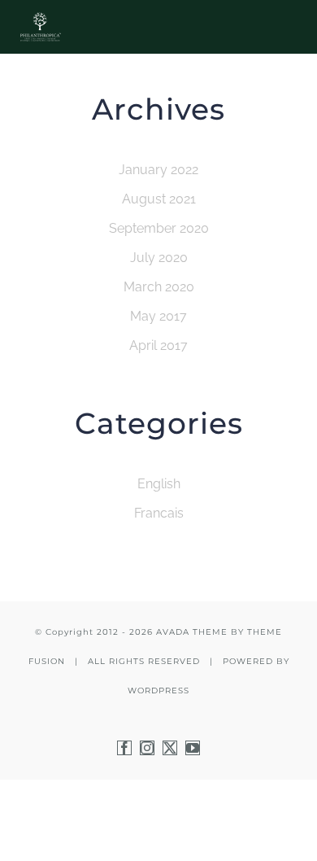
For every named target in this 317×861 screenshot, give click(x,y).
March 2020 (159, 287)
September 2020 (159, 228)
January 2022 (158, 169)
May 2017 (158, 316)
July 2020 (159, 257)
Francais (159, 513)
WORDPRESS (158, 690)
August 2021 (159, 199)
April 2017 (158, 345)
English (158, 484)
